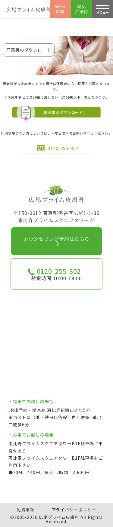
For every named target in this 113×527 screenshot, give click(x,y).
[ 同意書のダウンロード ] (64, 112)
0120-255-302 (63, 148)
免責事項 (26, 509)
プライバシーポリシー (74, 509)
